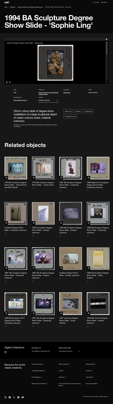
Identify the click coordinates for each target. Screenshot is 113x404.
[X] (14, 397)
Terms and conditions (92, 383)
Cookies (61, 370)
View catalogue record (20, 100)
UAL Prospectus (36, 377)
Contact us (89, 370)
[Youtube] (23, 397)
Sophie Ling (66, 92)
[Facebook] (10, 397)
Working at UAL (90, 364)
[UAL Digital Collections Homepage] (7, 2)
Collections (12, 7)
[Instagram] (5, 352)
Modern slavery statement (39, 383)
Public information (64, 364)
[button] (96, 2)
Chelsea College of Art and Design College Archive (30, 7)
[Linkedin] (18, 397)
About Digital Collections (65, 351)
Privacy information (37, 364)
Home (6, 7)
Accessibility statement (38, 370)
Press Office (89, 377)
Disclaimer (62, 377)
